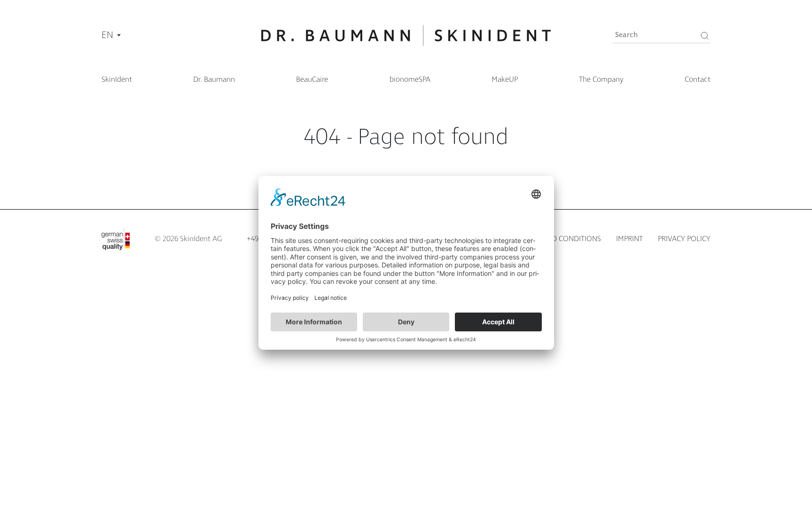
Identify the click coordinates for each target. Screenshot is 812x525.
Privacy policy (684, 239)
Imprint (629, 239)
